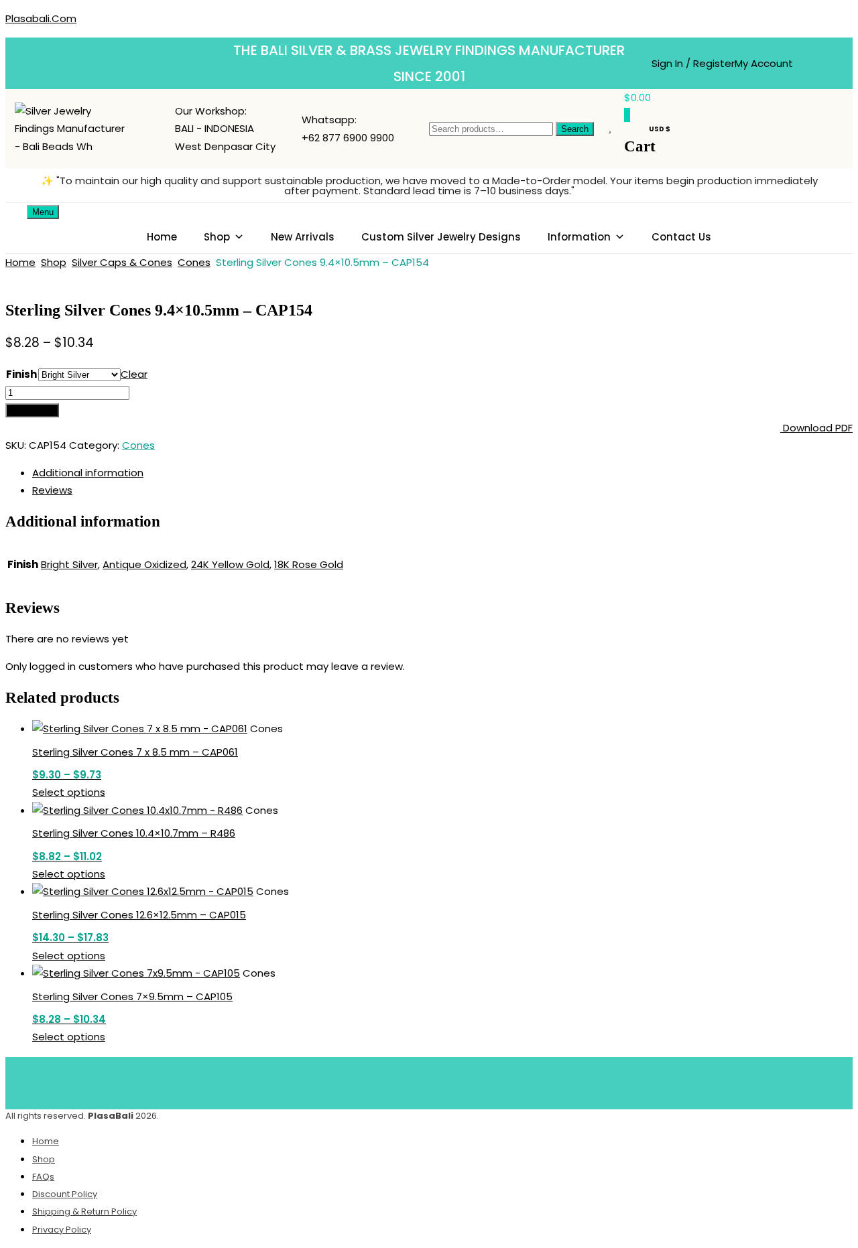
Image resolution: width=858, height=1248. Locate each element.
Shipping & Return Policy (84, 1211)
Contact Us (681, 237)
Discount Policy (64, 1194)
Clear (134, 374)
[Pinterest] (449, 1080)
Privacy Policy (61, 1229)
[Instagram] (488, 1080)
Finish (21, 374)
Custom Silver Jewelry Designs (441, 237)
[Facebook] (370, 1080)
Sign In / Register (693, 63)
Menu (43, 212)
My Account (764, 63)
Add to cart (32, 410)
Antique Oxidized (144, 564)
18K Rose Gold (308, 564)
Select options (68, 792)
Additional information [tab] (87, 473)
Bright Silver (69, 564)
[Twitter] (409, 1080)
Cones (194, 262)
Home (162, 237)
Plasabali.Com (40, 18)
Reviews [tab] (52, 490)
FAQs (43, 1176)
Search (575, 129)
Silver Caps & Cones (122, 262)
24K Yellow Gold (230, 564)
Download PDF (816, 428)
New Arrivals (302, 237)
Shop (217, 237)
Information (579, 237)
